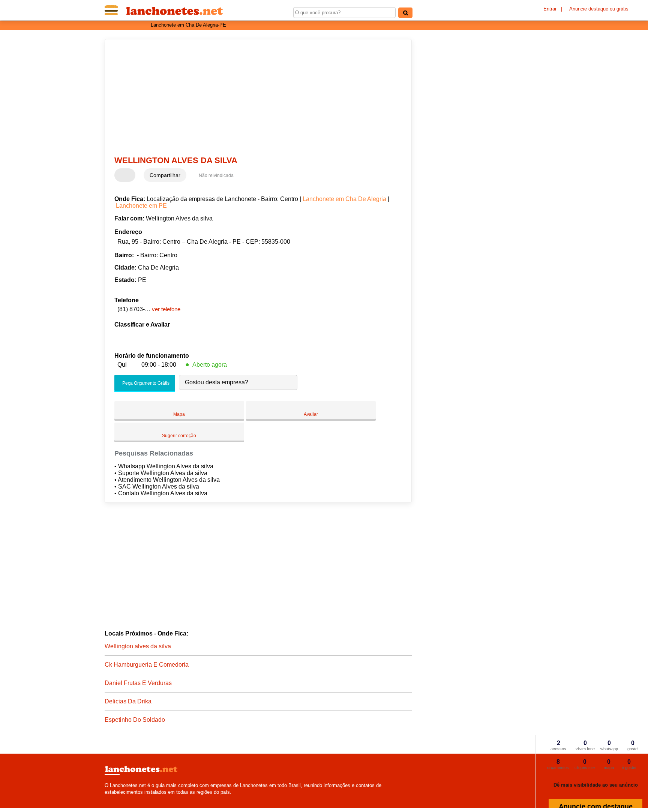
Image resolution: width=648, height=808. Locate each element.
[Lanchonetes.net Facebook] (106, 798)
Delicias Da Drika (128, 701)
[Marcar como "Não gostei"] (130, 175)
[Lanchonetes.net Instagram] (113, 798)
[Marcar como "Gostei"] (121, 175)
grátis (622, 9)
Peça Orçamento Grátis (145, 383)
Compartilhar (165, 175)
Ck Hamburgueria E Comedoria (147, 664)
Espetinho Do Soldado (135, 720)
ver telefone (166, 309)
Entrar (549, 9)
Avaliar (311, 414)
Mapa (179, 414)
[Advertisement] (254, 97)
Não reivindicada (216, 175)
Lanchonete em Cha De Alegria (344, 199)
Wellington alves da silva (138, 646)
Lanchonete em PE (141, 205)
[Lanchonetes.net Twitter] (109, 798)
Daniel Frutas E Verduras (138, 683)
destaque (598, 9)
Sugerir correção (179, 435)
